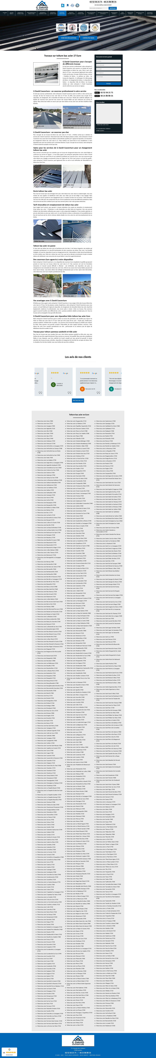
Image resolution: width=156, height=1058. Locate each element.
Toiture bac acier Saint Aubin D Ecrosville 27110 (108, 494)
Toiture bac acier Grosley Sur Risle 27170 (77, 568)
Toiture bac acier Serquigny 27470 (105, 814)
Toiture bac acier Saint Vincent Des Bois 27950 (108, 792)
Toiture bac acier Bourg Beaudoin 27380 (47, 683)
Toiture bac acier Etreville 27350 (45, 993)
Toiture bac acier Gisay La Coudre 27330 (77, 526)
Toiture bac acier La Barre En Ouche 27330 (48, 522)
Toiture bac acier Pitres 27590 (75, 963)
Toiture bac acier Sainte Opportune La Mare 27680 (107, 690)
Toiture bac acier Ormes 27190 (75, 933)
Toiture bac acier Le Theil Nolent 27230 (106, 827)
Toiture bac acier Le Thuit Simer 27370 (106, 857)
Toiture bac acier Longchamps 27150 (76, 750)
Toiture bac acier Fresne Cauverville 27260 (78, 491)
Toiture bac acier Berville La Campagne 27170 (49, 579)
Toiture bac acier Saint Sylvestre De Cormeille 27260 (108, 772)
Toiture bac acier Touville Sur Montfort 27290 (108, 903)
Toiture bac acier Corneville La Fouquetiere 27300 (50, 857)
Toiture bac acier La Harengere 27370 (77, 601)
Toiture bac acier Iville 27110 (74, 705)
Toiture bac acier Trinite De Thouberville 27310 (108, 913)
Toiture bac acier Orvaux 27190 (75, 936)
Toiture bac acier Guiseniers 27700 (76, 586)
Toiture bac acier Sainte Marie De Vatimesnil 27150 (108, 660)
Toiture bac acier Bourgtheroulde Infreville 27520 (50, 685)
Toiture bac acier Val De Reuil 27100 (105, 1013)
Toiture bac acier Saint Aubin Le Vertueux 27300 (108, 507)
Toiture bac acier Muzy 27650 (74, 878)
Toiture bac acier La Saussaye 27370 (105, 802)
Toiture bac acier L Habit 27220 (75, 591)
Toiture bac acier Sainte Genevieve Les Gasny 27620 (108, 576)
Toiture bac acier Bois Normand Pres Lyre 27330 (50, 609)
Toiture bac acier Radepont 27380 (105, 431)
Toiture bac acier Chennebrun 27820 (46, 812)
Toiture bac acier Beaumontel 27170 (46, 545)
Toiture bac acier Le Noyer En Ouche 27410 (78, 928)
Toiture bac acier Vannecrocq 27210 (105, 938)
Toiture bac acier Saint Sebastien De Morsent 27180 (108, 761)
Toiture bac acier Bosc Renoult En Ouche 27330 (49, 641)
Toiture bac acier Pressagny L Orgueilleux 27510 (79, 1012)
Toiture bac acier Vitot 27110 (103, 1006)
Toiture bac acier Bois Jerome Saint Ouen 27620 (50, 601)
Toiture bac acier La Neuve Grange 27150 (78, 896)
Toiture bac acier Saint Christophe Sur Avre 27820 (109, 521)
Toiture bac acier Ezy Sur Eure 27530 (47, 1001)
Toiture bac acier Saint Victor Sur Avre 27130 (108, 787)
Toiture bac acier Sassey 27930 (104, 799)
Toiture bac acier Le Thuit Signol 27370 (106, 854)
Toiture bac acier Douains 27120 (45, 932)
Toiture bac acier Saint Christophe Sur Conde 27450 (108, 524)
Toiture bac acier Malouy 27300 (75, 774)
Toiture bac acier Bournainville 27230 (106, 1021)
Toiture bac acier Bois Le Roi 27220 (46, 604)
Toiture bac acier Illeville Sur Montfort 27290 (79, 692)
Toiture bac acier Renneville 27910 (105, 433)
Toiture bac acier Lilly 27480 (74, 742)
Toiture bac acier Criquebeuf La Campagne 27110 (50, 892)
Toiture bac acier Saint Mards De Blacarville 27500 (107, 645)
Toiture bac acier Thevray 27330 (104, 829)
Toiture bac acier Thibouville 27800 (105, 834)
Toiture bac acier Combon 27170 (45, 834)
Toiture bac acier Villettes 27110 (104, 991)
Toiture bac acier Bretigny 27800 (46, 705)
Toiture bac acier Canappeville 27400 (47, 740)
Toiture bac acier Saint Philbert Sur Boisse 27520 (109, 715)
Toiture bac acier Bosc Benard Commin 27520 (49, 631)
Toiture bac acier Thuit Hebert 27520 (106, 852)
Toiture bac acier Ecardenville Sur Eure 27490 (49, 953)
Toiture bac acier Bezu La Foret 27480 (47, 586)
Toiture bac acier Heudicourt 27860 (76, 650)
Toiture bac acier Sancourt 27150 (105, 797)
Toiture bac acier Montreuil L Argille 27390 (78, 856)
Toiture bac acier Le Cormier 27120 (46, 852)
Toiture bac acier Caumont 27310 (46, 755)
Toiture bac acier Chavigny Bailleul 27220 (48, 809)
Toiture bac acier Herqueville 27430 (76, 643)
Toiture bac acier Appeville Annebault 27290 (49, 465)
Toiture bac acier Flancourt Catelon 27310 (78, 428)
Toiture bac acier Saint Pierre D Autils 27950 (108, 720)
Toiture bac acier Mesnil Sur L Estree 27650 (78, 836)
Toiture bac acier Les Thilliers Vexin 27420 (107, 842)
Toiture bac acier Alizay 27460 (45, 438)
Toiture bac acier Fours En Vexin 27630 (77, 478)
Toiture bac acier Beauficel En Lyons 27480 (48, 540)
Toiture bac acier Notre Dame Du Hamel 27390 (79, 926)
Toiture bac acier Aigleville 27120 (46, 428)
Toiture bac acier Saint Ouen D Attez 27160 (107, 693)
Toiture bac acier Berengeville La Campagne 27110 (49, 558)
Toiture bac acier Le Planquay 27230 (76, 973)
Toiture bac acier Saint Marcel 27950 (106, 642)
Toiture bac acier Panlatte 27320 (75, 943)
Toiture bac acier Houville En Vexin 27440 (78, 685)
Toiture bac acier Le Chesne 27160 (46, 817)
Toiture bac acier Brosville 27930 (46, 718)
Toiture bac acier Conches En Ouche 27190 (48, 837)
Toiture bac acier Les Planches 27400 (76, 971)
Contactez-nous (88, 38)
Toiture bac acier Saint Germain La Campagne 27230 (108, 598)
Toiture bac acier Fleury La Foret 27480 (77, 431)
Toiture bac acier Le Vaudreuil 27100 (106, 543)
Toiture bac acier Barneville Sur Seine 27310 (49, 517)
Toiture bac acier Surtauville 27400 (105, 817)
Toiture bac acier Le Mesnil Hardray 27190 (78, 826)
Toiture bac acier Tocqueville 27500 (105, 872)
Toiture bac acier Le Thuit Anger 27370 (106, 849)
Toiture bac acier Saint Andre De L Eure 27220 (108, 482)
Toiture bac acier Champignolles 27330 (47, 780)
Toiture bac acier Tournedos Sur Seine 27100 (108, 887)
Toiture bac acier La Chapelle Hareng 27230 (48, 797)
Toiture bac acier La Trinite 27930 (105, 908)
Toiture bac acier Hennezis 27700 (75, 640)
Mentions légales (95, 1055)
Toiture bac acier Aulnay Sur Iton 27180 (47, 477)
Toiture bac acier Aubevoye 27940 (46, 475)
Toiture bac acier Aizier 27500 (45, 433)
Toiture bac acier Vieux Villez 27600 (105, 978)
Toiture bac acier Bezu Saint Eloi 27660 (47, 589)
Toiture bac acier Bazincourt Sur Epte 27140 (48, 532)
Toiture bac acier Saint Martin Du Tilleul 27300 (108, 666)
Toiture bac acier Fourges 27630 (75, 473)
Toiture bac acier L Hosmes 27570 (76, 670)
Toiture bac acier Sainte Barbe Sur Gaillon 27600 (109, 516)
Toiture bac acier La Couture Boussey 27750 (48, 882)
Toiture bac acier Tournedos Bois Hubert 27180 (108, 884)
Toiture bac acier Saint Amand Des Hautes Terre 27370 (108, 479)
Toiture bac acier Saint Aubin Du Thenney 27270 (108, 502)
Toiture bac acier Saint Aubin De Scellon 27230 (108, 497)
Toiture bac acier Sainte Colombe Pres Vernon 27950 (108, 535)
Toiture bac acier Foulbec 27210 (75, 468)
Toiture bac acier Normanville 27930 (76, 918)
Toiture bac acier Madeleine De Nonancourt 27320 (78, 765)
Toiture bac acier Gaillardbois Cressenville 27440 (80, 503)
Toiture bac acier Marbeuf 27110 (75, 794)
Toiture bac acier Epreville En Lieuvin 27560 (48, 981)
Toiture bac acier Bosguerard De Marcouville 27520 (49, 652)
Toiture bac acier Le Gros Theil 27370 (76, 573)
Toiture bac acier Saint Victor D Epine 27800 (107, 784)
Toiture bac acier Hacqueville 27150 (76, 593)
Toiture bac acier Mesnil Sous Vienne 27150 (78, 834)
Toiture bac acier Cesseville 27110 (46, 760)
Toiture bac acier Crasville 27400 (46, 884)
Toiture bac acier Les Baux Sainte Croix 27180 (49, 530)
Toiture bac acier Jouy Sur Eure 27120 (77, 715)
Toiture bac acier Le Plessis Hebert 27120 (77, 981)
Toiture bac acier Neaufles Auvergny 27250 (78, 888)
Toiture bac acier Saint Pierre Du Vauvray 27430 (108, 748)
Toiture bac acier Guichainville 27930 (76, 583)
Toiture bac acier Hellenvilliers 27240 (76, 638)
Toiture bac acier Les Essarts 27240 (46, 988)
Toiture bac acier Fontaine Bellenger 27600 (78, 441)
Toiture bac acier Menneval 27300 (76, 816)
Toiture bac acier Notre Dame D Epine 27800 (78, 923)
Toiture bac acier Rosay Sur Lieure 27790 (107, 453)
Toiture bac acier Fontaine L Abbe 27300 (77, 446)
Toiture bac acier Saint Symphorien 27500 (107, 775)
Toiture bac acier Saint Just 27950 (105, 618)
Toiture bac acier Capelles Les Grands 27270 (49, 748)
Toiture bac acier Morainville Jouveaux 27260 (79, 859)
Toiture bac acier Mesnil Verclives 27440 (77, 838)
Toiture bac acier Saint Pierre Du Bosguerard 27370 (108, 740)
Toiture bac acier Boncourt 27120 (46, 624)
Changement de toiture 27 (114, 13)
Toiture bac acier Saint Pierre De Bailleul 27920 (108, 723)
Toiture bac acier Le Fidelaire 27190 (76, 423)
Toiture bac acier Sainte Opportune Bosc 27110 (108, 687)
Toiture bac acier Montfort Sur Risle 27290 (78, 853)
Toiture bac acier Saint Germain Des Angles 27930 (109, 595)
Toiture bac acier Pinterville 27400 (76, 958)
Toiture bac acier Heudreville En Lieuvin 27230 (79, 653)
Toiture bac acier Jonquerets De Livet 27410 (78, 710)
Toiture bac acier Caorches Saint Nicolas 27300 (49, 745)
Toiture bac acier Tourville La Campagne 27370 (108, 894)
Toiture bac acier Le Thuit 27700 (104, 847)
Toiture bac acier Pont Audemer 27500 (77, 987)
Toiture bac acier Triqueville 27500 (105, 916)
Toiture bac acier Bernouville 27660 (46, 569)
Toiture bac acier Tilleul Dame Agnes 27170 (107, 859)
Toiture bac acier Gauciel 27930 (75, 518)
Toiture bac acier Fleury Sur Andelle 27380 (78, 433)
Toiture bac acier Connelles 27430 (46, 844)
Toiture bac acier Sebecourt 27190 (105, 807)
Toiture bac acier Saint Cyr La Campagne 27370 (108, 546)
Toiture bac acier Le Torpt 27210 (104, 874)
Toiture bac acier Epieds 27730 (45, 976)
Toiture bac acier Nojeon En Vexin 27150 (77, 913)
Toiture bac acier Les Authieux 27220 (47, 487)
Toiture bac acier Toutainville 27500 (105, 901)
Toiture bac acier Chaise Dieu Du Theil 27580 (49, 765)
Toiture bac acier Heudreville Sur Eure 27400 (78, 655)
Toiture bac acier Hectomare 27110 (76, 635)
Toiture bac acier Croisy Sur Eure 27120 (47, 899)
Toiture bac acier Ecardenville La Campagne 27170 (49, 950)
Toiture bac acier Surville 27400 (104, 819)
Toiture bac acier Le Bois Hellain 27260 (47, 599)
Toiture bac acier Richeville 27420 (105, 438)
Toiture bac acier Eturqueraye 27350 (47, 996)
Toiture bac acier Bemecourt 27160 (46, 555)
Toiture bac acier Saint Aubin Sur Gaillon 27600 (108, 509)
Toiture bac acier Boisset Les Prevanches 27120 (49, 611)
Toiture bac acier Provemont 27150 (76, 1017)
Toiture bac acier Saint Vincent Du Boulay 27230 (109, 794)
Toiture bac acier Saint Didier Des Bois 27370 (108, 558)
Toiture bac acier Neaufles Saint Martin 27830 (79, 886)
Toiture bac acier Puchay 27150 (75, 1020)
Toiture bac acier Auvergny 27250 (46, 495)
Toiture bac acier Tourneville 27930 (105, 889)
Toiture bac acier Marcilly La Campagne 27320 (79, 796)
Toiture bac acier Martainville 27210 (76, 804)
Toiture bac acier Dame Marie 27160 (47, 912)
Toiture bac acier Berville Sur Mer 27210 (48, 581)
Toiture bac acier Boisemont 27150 (46, 596)
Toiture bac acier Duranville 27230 (46, 944)
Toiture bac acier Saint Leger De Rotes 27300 (108, 627)
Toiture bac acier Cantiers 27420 (45, 743)
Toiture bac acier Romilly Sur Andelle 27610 (107, 446)
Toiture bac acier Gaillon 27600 (75, 506)
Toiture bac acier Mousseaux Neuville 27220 (78, 874)
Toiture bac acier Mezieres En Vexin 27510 (78, 841)
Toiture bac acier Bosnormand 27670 (47, 655)
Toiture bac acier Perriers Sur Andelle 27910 (78, 951)
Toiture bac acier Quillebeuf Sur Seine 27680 (108, 426)
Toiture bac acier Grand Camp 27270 (76, 556)
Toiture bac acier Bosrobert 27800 (46, 661)
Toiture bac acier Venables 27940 (105, 951)
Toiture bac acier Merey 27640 (75, 821)
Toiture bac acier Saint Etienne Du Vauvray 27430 (109, 566)
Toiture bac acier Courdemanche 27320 (47, 877)
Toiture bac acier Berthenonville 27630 (47, 571)
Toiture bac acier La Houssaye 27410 (76, 682)
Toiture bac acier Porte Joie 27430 (76, 997)
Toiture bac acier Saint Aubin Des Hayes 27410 (108, 499)
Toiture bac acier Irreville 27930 (75, 702)
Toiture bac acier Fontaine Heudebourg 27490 (79, 443)
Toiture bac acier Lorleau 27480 (75, 752)
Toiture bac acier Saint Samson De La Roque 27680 (107, 757)
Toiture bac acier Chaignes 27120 (46, 763)
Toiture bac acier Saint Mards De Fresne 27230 (108, 648)
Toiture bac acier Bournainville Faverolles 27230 (50, 688)
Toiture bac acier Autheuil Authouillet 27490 (49, 482)
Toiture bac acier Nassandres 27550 (76, 883)
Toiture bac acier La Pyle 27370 (75, 1025)
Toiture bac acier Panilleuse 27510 (76, 941)
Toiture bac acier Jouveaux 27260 (75, 712)
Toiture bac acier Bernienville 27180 (46, 564)
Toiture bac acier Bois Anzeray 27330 (47, 591)
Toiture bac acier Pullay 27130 (75, 1022)
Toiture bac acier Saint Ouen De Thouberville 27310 (108, 699)
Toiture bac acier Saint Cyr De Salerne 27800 (108, 541)
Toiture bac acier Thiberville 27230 (105, 832)
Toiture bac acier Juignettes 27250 (76, 717)
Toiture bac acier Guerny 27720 (75, 578)
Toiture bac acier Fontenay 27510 (75, 456)
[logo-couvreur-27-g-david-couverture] (42, 5)
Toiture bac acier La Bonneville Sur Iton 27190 (49, 626)
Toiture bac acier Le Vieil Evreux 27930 (106, 971)
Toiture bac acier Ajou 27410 (44, 436)
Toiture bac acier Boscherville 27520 (46, 636)
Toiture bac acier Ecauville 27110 (46, 956)
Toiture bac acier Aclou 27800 (45, 421)
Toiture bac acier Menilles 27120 (75, 814)
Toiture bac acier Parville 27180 (75, 946)
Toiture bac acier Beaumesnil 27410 (46, 542)
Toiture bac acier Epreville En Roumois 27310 (49, 983)
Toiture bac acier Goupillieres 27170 (76, 543)
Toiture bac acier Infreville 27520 (75, 700)
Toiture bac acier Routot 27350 (104, 463)
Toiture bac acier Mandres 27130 (75, 779)
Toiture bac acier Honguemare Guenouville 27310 (80, 668)
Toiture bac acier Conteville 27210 (46, 847)
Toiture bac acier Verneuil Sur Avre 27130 (107, 958)
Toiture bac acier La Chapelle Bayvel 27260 (48, 788)
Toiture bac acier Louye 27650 (75, 759)
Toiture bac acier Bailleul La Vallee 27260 (48, 507)
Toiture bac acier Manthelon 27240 (76, 789)
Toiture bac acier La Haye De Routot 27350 (78, 616)
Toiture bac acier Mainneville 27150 (76, 769)
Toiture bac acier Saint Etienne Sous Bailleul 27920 (107, 571)
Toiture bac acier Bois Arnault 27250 (46, 594)
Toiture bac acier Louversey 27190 (76, 754)
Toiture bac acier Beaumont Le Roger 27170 (49, 547)
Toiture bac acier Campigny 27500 (46, 738)
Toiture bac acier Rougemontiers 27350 (106, 456)
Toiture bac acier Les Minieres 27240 (76, 844)
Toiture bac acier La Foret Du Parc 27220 (77, 458)
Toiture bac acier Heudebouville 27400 (77, 648)
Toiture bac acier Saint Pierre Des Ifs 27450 (107, 737)
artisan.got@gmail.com (80, 34)
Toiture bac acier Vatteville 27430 (105, 943)
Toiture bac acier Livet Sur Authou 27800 (77, 747)
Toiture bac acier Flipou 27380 (75, 436)
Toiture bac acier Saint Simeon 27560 (106, 764)
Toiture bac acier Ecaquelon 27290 (46, 947)
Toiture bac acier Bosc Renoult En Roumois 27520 (50, 644)
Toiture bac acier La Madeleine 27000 (106, 1016)
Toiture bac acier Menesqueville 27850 (77, 811)
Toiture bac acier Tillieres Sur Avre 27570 (107, 867)
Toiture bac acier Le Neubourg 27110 (76, 891)
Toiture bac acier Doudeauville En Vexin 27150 (49, 934)
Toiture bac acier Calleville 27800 (46, 735)
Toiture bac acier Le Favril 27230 (46, 1018)
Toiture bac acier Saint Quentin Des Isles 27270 (108, 753)
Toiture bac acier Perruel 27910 (75, 953)
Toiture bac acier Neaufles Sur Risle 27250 (107, 1018)
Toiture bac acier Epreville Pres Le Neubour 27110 (50, 986)
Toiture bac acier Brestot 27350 (45, 698)
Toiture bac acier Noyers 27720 (75, 931)
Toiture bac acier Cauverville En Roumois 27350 (49, 758)
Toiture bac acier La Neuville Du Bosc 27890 (78, 901)
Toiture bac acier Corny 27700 (45, 862)
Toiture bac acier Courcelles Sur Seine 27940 (49, 874)
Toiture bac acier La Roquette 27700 (105, 451)
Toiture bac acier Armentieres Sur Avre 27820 (49, 467)
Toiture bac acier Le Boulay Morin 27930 (48, 670)
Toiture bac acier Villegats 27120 (105, 983)
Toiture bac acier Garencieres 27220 (76, 511)
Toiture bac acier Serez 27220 (104, 812)
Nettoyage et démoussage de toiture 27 (103, 13)
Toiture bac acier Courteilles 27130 (46, 879)
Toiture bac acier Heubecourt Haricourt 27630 (79, 645)
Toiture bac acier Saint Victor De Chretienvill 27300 (108, 781)
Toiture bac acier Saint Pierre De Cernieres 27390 (109, 725)
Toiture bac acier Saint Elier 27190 (105, 561)
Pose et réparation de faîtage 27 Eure (31, 13)
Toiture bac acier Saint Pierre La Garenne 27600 (109, 751)
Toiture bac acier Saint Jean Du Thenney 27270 (108, 613)
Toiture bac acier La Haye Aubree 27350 (77, 611)
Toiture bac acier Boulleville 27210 (46, 673)
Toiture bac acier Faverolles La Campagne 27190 (50, 1013)
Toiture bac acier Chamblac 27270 (46, 768)
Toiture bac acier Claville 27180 (45, 827)
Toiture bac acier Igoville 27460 (75, 690)
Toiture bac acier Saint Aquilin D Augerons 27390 (109, 489)
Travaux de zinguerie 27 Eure (71, 13)
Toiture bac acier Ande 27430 (45, 457)
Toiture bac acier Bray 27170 (44, 695)
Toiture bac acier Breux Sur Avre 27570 (47, 710)
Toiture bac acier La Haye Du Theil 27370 (77, 618)
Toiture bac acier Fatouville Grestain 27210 (48, 1008)
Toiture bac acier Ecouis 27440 (45, 961)
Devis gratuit (84, 1055)
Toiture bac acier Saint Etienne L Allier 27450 (108, 568)
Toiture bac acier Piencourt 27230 (76, 956)
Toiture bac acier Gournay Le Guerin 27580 (78, 546)
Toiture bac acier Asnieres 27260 (46, 472)
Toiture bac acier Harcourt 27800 (75, 596)
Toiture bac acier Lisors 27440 (75, 744)
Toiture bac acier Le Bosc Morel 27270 (47, 639)
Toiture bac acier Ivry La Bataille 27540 (77, 707)
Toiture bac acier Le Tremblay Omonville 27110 (108, 906)
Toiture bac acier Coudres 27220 (45, 867)
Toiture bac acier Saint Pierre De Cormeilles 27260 (107, 728)
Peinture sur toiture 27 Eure (53, 13)
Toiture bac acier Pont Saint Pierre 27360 (77, 995)
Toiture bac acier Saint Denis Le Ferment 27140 (108, 556)
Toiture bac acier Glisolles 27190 (75, 536)
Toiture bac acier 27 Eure (62, 13)
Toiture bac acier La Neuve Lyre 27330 (77, 898)
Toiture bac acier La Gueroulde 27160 (77, 581)
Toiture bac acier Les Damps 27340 (46, 914)
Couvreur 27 (5, 13)
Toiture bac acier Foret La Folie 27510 (77, 461)
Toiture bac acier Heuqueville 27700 (76, 660)
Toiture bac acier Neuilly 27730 (75, 893)
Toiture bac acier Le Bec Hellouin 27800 (47, 550)
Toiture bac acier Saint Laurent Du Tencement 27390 (108, 624)
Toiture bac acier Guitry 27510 (75, 588)
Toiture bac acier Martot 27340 (75, 806)
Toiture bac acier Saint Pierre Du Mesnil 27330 (108, 743)
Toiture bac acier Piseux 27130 (75, 961)
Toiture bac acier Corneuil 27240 (46, 854)
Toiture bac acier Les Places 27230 (76, 966)
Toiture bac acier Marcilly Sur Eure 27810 (78, 799)
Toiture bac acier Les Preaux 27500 (76, 1010)
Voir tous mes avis (78, 400)
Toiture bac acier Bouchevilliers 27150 (47, 668)
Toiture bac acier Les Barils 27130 (46, 515)
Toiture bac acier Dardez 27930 (45, 924)
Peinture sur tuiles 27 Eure (150, 13)
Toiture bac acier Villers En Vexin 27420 (106, 986)
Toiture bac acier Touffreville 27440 (105, 882)
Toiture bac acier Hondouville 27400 (76, 665)
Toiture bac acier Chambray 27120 (46, 773)
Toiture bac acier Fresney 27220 (75, 496)
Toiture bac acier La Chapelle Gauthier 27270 (49, 794)
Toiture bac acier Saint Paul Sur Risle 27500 (107, 712)
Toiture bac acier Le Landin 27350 (76, 727)
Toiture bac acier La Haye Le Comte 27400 (78, 620)
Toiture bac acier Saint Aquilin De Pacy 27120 (108, 492)
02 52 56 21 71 (96, 2)
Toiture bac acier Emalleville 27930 (46, 966)
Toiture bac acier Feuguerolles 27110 (76, 421)
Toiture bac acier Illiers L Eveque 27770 (77, 695)
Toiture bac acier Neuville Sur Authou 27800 (78, 903)
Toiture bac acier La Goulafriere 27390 (77, 541)
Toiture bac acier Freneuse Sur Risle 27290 (78, 486)
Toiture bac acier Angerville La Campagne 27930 (50, 462)
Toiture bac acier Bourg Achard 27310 (47, 680)
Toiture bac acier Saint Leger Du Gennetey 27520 (109, 630)
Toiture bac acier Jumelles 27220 (75, 720)
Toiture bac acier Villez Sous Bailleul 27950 (107, 996)
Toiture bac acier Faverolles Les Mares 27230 (49, 1016)
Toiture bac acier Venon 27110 (104, 953)
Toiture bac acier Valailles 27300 (104, 928)
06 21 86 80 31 (110, 2)
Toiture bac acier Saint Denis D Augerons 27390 (108, 548)
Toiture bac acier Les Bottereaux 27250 (47, 663)
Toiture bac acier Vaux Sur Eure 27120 (106, 946)
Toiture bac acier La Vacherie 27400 (105, 926)
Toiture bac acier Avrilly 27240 (45, 500)
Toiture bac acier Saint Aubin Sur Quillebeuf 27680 (107, 512)
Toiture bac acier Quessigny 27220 (105, 423)
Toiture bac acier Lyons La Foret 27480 (77, 762)
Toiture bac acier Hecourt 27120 (75, 633)
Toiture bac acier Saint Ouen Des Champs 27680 (109, 702)
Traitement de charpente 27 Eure (42, 13)
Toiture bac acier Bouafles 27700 (46, 665)
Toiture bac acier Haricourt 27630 (76, 603)
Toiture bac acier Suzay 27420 (104, 822)
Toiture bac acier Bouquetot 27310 (46, 678)
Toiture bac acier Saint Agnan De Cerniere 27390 (109, 476)
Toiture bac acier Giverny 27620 (75, 531)
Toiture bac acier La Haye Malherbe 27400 (78, 623)
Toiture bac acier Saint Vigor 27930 (105, 789)
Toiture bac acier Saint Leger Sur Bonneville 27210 (107, 633)
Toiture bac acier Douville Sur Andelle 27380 (49, 937)
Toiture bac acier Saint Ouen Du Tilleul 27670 (108, 705)
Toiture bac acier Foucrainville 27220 (76, 466)
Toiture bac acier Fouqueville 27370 (76, 471)
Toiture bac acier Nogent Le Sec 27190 (77, 911)
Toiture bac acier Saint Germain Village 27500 (108, 604)
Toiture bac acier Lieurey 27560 (75, 737)
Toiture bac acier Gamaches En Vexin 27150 (78, 508)
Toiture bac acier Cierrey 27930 (45, 819)
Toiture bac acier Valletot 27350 (104, 933)
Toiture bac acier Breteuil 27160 (45, 703)
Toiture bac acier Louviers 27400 (75, 757)
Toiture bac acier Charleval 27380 (46, 802)
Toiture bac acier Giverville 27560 (76, 533)
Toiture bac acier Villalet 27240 (104, 981)
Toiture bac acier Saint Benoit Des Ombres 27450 (109, 518)
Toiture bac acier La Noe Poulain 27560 (77, 908)
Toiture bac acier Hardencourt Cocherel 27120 (79, 598)
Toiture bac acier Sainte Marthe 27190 (106, 663)
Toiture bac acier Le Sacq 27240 (104, 471)
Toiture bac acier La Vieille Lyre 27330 (106, 973)
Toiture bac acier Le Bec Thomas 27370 (47, 552)
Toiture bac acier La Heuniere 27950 (76, 658)
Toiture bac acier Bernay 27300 (45, 561)
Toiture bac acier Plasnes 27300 (75, 976)
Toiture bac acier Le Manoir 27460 (76, 786)
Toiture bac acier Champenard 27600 (47, 778)
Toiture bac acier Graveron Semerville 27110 (78, 563)
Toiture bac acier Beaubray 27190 (46, 537)
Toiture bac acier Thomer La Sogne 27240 (107, 844)
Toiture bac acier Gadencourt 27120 (76, 501)
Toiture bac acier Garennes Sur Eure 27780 (78, 513)
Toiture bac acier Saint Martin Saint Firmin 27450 (109, 673)
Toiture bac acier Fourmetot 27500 (76, 476)
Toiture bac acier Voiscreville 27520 (105, 1008)
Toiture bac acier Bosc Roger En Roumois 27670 (49, 646)
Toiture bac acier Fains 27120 (45, 1003)
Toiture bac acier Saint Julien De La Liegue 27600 (109, 616)
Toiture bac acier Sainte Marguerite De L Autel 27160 (108, 651)
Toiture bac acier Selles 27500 (104, 809)
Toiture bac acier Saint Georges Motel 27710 (108, 584)
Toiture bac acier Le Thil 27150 (104, 839)
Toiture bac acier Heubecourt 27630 (105, 1025)
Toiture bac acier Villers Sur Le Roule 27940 (107, 988)
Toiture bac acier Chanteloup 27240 (46, 785)
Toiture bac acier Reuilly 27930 (104, 436)
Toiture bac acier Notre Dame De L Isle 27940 (79, 921)
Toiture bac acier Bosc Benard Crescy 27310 (48, 634)
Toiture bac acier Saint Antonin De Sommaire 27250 (108, 486)
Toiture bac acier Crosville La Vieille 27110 (48, 904)
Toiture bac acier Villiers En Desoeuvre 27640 (108, 1001)
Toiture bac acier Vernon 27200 (104, 963)
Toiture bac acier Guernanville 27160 (76, 576)
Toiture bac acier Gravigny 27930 (75, 566)
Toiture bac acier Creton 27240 (45, 889)
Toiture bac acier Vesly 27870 (104, 966)
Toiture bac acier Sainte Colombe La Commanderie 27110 (105, 531)
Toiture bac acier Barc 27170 (44, 512)
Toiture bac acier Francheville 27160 (76, 481)
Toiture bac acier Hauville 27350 (75, 608)
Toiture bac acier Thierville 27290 (105, 837)
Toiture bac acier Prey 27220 (74, 1015)
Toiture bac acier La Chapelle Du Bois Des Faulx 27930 (49, 791)
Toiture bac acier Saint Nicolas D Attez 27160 (108, 677)
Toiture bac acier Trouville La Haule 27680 (107, 923)
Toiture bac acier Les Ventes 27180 (105, 956)
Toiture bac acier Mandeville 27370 (76, 776)
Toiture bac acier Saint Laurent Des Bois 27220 (108, 621)
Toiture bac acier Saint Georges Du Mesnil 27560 (109, 579)
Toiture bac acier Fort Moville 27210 (76, 463)
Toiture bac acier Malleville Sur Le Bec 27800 (79, 771)
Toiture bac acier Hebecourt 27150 (76, 628)
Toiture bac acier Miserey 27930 (75, 846)
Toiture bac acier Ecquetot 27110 (46, 963)
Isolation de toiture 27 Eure (81, 13)
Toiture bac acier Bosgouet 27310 (46, 649)
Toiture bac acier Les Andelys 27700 (46, 460)
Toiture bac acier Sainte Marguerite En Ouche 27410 (108, 656)
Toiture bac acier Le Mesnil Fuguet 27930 (78, 824)
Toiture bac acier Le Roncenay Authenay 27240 (49, 480)
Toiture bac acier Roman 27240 (104, 441)
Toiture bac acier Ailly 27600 (44, 431)
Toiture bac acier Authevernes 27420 (47, 485)
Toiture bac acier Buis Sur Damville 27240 (78, 861)
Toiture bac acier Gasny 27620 (75, 516)
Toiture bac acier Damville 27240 (46, 919)
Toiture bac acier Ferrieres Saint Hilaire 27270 (49, 1023)
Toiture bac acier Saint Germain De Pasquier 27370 (108, 591)
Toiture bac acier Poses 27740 (74, 1005)
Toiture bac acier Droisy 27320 (45, 939)
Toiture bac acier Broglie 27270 (45, 715)
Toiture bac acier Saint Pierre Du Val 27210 (107, 746)
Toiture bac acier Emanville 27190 (46, 968)
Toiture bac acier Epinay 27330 (45, 978)
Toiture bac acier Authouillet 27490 (46, 492)
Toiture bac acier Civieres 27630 (45, 824)
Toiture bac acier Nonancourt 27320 (76, 916)
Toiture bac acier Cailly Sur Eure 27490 (47, 733)
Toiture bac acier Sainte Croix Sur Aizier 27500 (108, 538)
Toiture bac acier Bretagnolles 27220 (47, 700)
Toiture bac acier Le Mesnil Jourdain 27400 (78, 829)
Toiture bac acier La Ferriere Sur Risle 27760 (49, 1026)
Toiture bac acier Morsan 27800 (75, 866)
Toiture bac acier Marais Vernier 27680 (77, 791)
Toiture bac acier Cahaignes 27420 (46, 728)
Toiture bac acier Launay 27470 (75, 729)
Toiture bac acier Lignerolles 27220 (76, 740)
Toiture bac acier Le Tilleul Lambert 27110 (107, 862)
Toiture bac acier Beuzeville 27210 (46, 584)
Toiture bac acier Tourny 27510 (104, 892)
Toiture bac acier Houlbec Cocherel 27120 (78, 675)
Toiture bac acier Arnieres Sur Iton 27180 (48, 470)
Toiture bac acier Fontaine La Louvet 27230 (78, 448)
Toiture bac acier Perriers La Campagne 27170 (79, 948)
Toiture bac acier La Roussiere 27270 (106, 461)
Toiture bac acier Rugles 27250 (104, 468)
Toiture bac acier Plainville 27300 (75, 968)
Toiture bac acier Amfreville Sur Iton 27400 (48, 455)
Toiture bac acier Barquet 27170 (45, 520)
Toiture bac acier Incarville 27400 (75, 697)
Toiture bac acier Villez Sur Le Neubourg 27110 (108, 998)
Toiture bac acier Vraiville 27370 (104, 1011)
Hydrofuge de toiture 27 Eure (20, 13)
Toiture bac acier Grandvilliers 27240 (76, 561)
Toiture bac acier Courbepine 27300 (46, 872)
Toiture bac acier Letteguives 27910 (76, 735)
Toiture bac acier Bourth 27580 (45, 693)
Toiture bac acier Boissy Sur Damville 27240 (48, 621)
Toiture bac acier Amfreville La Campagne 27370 (50, 446)
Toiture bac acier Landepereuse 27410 (77, 725)
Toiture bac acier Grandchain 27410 (76, 558)
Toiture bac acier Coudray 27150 (45, 864)
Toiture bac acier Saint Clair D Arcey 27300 (107, 527)
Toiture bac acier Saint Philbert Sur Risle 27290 (108, 717)
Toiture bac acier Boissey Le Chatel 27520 (48, 614)
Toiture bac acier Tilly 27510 (103, 869)
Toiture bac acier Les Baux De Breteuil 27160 (49, 527)
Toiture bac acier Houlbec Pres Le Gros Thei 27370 (78, 679)
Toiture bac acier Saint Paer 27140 (105, 708)
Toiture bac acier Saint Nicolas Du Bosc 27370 (108, 680)
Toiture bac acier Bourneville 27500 (46, 690)
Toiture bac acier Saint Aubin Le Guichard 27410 (109, 504)
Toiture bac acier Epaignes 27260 (46, 971)
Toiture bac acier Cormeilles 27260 (46, 849)
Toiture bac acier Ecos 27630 (44, 958)
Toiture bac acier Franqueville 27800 (76, 483)
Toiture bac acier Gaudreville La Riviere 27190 (79, 521)
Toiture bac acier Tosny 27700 (104, 877)
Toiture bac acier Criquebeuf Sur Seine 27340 (49, 894)
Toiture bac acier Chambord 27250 (46, 770)
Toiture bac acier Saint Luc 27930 (105, 637)
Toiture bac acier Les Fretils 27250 (76, 498)
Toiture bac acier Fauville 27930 (45, 1011)
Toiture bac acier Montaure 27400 (76, 851)
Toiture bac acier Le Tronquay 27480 (105, 921)
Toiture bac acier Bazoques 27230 (46, 535)
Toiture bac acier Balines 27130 (45, 510)
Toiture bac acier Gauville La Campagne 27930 (79, 523)
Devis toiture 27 (122, 13)
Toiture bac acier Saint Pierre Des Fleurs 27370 (108, 734)
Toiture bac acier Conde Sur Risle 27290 (47, 842)
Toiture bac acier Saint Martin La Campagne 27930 (108, 669)
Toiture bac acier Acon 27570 (45, 423)
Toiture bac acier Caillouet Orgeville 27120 (48, 730)
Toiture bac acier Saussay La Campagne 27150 (108, 804)
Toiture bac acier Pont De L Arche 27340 (77, 992)
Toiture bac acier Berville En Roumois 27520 (49, 576)
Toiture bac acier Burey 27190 (45, 723)
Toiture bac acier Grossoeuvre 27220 (76, 571)
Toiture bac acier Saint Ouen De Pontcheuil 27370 (109, 696)
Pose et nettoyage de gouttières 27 (91, 13)
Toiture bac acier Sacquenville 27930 (106, 473)
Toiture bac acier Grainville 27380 (76, 553)
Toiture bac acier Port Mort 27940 (76, 1002)
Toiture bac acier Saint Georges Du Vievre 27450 (109, 582)
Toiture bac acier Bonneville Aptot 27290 (48, 629)
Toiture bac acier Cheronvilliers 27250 (47, 814)
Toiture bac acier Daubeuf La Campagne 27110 (49, 927)
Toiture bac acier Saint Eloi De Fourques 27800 (108, 563)
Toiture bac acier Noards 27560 (75, 906)
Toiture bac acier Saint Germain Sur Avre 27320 (108, 602)
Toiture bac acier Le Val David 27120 (105, 931)
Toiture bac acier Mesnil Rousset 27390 (77, 831)
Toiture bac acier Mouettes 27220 (76, 868)
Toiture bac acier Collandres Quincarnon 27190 (49, 829)
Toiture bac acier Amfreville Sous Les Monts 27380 (48, 451)
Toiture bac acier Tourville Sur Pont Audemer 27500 (108, 897)
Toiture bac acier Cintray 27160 (45, 822)
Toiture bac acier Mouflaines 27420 (76, 871)
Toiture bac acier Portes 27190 (75, 1000)
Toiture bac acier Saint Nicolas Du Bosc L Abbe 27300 (108, 683)
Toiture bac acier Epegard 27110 (45, 973)
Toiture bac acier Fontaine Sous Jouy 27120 (78, 453)
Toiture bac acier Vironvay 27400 (105, 1003)
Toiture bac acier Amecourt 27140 (46, 443)
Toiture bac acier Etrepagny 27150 (46, 991)
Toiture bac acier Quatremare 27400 (106, 421)
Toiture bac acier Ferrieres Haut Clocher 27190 (49, 1021)
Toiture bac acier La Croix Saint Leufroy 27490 (49, 902)
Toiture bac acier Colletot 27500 (45, 832)
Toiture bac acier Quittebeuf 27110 (105, 428)
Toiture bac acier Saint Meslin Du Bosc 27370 (108, 675)
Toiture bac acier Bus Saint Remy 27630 (47, 725)
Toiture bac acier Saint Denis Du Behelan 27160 (108, 553)
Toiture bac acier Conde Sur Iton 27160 (47, 839)
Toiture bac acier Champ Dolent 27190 (47, 775)
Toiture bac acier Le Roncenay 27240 (106, 448)
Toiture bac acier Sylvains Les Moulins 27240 (108, 993)
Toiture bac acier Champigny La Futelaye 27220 (49, 783)
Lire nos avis (9, 1054)
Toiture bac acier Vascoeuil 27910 (105, 941)
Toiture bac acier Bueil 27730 (45, 720)
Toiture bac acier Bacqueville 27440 (46, 505)
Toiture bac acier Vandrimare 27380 (105, 936)
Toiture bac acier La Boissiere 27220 (46, 616)
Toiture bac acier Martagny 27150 (76, 801)
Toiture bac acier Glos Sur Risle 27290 (77, 538)
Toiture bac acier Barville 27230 (45, 525)
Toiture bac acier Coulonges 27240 (46, 869)
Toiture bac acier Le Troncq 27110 (105, 918)
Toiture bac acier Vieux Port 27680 (105, 976)
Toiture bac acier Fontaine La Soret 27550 (78, 451)
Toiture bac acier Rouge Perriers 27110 (106, 458)
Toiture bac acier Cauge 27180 (45, 753)
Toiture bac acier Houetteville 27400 (76, 673)
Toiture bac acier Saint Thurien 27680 (106, 778)
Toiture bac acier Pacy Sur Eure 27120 (77, 938)
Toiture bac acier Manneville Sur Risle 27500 (78, 784)
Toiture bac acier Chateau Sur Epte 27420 (48, 804)
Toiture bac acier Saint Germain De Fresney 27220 (107, 587)
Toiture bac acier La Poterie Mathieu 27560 (78, 1007)
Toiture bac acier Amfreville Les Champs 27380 (49, 448)
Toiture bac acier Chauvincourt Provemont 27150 (50, 807)
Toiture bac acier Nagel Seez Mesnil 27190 (78, 881)
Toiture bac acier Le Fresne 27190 (76, 488)
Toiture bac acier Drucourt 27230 (46, 942)
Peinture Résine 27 (11, 13)
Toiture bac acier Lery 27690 (74, 732)
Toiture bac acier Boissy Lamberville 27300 (48, 619)
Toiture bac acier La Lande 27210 (105, 1023)
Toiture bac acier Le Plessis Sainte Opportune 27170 (79, 984)
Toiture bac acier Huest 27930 (75, 687)
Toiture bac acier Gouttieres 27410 (76, 548)
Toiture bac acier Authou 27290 (45, 490)
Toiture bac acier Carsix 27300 (45, 750)
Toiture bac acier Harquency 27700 (76, 605)
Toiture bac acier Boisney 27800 (45, 606)
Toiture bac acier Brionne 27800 (45, 713)
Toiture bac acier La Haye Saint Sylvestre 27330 (79, 626)
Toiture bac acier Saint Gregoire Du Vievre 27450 (109, 607)
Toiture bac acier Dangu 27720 (45, 922)
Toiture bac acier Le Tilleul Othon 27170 (106, 864)
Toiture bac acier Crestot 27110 (45, 887)
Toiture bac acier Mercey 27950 (75, 819)
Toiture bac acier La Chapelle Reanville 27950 (49, 799)
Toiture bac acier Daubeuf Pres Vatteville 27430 (49, 929)
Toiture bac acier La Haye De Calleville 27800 (79, 613)
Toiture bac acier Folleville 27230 (75, 438)
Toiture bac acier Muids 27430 (75, 876)
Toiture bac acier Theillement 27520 (105, 824)
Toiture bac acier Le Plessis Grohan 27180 (78, 978)
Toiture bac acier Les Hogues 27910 (76, 663)
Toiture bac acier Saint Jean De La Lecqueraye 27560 (108, 610)
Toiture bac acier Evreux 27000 (45, 998)
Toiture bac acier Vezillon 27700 (104, 968)
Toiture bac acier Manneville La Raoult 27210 (79, 781)
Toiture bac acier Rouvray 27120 (104, 466)
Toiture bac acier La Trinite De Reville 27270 (108, 911)
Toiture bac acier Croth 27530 (45, 907)
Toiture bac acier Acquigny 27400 (46, 426)
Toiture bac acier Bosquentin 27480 (46, 658)
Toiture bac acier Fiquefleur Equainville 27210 (79, 426)
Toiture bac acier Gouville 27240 (75, 551)
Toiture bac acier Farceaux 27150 (46, 1006)
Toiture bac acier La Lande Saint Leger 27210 (79, 722)
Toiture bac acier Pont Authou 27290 (76, 990)
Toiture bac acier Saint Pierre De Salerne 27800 (108, 732)
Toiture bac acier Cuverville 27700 (46, 909)
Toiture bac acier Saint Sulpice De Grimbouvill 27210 (108, 767)
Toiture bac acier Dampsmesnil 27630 (47, 917)
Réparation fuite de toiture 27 (140, 13)
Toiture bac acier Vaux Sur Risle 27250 (106, 948)
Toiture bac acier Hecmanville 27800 (76, 630)
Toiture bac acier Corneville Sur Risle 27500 (48, 859)
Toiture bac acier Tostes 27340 (104, 879)
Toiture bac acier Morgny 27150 (75, 863)
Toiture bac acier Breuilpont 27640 (46, 708)
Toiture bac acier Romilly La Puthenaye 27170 (108, 443)
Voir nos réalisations (68, 38)
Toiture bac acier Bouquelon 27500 (46, 676)
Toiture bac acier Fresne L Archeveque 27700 (79, 493)
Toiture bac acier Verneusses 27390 (105, 961)
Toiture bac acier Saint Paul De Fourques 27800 (108, 710)
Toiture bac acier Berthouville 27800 (46, 574)
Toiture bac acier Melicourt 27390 (76, 809)
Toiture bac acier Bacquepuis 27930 (46, 502)
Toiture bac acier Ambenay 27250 (46, 441)
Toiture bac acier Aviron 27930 (45, 497)
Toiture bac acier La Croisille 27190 (46, 897)
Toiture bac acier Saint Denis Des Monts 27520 (108, 551)
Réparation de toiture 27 (130, 13)
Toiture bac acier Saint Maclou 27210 (106, 639)
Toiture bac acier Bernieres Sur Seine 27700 (48, 566)
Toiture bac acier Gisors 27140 (75, 528)
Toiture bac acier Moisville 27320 (75, 849)
